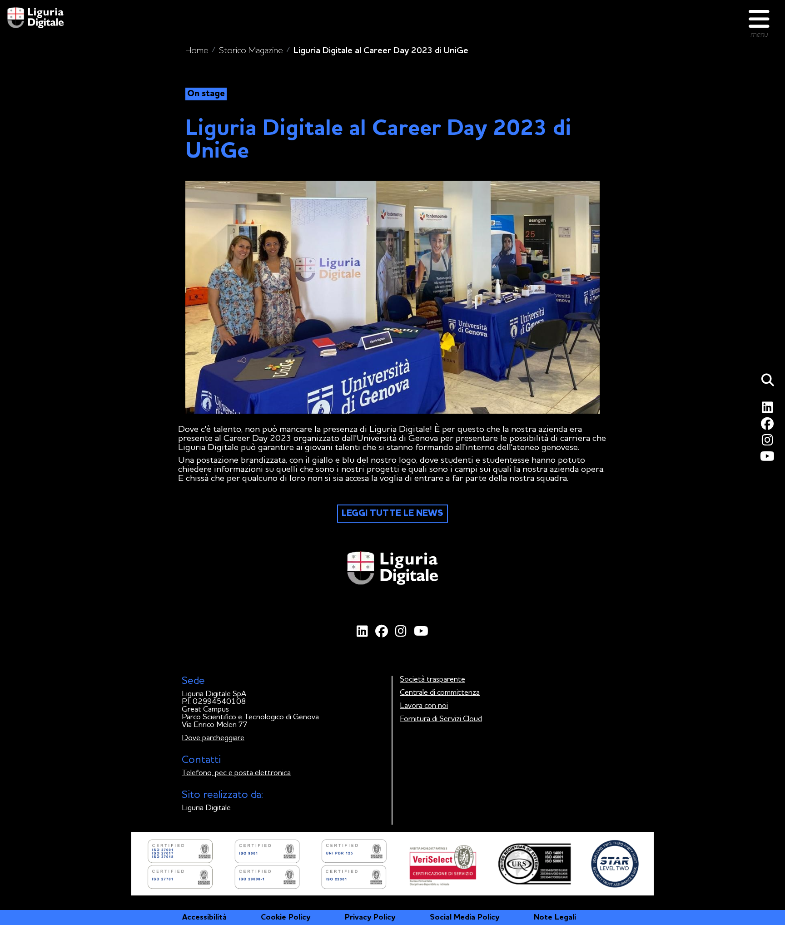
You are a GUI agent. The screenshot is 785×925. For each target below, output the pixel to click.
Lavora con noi (424, 706)
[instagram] (769, 442)
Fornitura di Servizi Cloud (441, 719)
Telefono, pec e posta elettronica (236, 773)
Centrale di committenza (440, 693)
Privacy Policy (370, 917)
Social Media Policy (464, 917)
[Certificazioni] (392, 863)
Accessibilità (204, 917)
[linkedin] (769, 410)
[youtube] (769, 459)
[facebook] (769, 426)
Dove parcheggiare (213, 738)
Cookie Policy (285, 917)
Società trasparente (432, 679)
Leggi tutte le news (392, 513)
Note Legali (555, 917)
